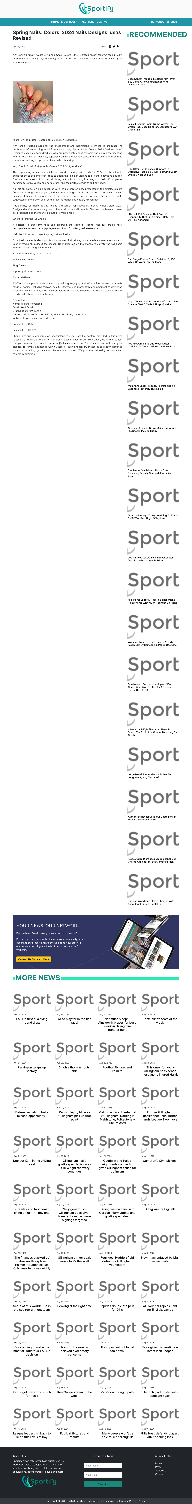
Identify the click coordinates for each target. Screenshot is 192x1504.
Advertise (160, 1470)
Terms (122, 1501)
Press (158, 1466)
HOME (55, 21)
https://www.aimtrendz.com (39, 318)
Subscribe (103, 1484)
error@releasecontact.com (68, 343)
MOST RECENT (70, 21)
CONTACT (103, 21)
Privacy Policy (137, 1501)
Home (158, 1463)
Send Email (26, 307)
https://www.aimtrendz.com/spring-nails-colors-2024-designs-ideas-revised (56, 228)
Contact (159, 1474)
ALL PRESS (87, 21)
